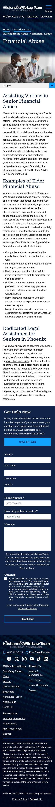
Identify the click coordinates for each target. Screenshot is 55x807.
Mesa (6, 676)
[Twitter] (16, 659)
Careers (32, 690)
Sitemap (7, 733)
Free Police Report (12, 728)
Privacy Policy (19, 799)
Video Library (10, 723)
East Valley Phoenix (13, 671)
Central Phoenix (11, 686)
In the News (34, 680)
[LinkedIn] (46, 659)
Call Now (32, 16)
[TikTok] (39, 659)
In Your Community (38, 685)
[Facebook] (9, 659)
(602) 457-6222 (27, 441)
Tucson (7, 681)
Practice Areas (22, 29)
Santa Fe (7, 707)
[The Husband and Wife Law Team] (22, 8)
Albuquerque (9, 702)
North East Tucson (12, 696)
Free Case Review (39, 652)
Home (6, 29)
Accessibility (36, 799)
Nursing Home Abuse (15, 33)
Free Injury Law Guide (14, 718)
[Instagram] (24, 659)
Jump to (7, 85)
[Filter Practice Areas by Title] (52, 85)
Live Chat (46, 16)
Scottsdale (8, 691)
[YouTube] (31, 659)
